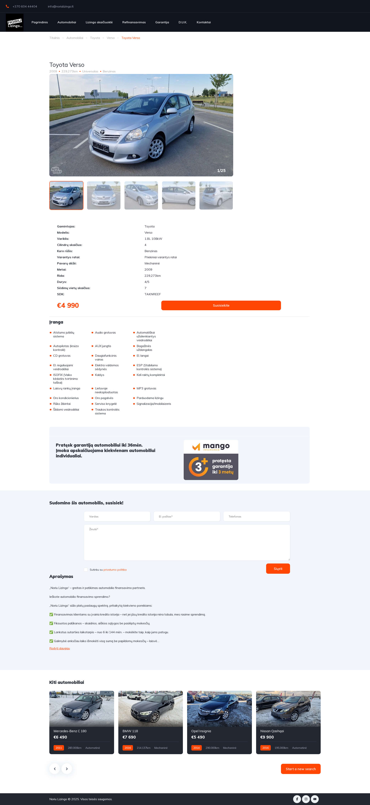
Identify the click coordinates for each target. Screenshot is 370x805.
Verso (111, 38)
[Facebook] (297, 799)
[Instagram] (306, 799)
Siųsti (278, 569)
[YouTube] (315, 799)
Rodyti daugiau (59, 648)
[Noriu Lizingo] (15, 22)
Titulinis (54, 38)
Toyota (95, 38)
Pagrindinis (40, 22)
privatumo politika (115, 569)
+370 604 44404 (24, 6)
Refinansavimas (134, 22)
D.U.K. (183, 22)
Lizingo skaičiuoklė (99, 22)
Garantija (162, 22)
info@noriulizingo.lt (60, 6)
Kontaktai (204, 22)
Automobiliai (66, 22)
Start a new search (301, 769)
